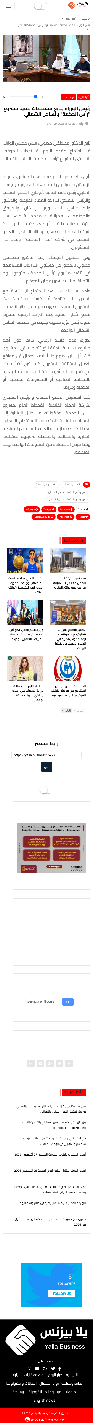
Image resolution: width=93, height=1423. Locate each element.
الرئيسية (72, 1374)
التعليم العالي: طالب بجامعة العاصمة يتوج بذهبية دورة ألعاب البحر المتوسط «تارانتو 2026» (25, 585)
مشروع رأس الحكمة (46, 484)
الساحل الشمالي (71, 484)
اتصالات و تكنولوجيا (21, 1383)
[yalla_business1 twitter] (59, 1063)
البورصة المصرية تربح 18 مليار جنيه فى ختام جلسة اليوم (53, 1203)
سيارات (16, 1374)
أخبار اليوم (70, 18)
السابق (80, 710)
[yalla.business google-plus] (50, 1063)
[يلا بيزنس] (78, 5)
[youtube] (40, 1063)
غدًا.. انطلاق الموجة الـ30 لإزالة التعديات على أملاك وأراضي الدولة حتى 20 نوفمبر (27, 693)
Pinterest (64, 516)
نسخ (46, 767)
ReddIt (81, 516)
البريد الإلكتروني (42, 516)
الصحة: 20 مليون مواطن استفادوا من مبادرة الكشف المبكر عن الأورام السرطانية (68, 691)
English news (44, 1400)
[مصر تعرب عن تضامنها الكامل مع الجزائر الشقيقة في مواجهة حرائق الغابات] (68, 560)
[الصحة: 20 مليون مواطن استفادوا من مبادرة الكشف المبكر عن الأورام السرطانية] (68, 668)
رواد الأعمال (49, 1383)
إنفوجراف (34, 1391)
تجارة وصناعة (71, 1383)
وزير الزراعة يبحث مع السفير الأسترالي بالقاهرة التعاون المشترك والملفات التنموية (53, 1124)
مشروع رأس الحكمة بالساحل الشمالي (68, 491)
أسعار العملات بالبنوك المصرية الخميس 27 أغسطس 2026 (50, 1154)
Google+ (30, 509)
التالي (67, 710)
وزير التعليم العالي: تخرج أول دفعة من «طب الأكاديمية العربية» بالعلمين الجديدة (26, 634)
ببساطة (18, 1391)
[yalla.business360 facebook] (69, 1063)
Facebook (65, 509)
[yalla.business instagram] (30, 1063)
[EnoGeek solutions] (34, 1419)
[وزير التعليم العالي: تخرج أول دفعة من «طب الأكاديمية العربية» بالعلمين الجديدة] (25, 612)
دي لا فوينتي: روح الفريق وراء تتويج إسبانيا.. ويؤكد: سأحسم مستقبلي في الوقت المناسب (54, 1141)
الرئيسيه (85, 18)
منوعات (70, 1391)
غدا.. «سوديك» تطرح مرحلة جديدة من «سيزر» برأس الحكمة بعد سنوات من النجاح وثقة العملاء (50, 1189)
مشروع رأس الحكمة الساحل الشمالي (68, 499)
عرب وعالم (69, 97)
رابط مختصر (46, 743)
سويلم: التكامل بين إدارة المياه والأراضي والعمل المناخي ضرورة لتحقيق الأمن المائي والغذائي (51, 1108)
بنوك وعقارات (35, 1374)
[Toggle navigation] (9, 6)
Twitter (47, 509)
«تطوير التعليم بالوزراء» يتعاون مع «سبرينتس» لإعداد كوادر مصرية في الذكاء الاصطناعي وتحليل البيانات (70, 639)
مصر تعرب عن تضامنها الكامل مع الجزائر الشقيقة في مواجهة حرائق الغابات (69, 583)
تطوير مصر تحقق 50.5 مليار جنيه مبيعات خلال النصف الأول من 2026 (50, 1221)
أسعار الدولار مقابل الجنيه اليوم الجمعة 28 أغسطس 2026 (50, 1170)
